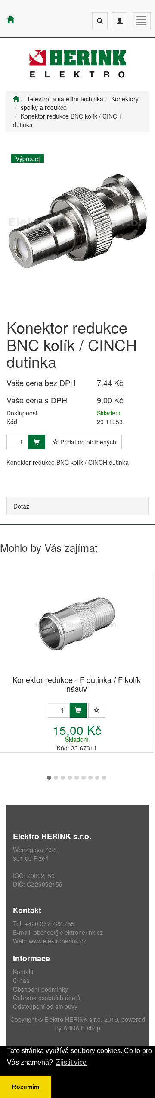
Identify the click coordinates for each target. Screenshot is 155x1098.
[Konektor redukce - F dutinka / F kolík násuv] (77, 624)
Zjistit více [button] (71, 1062)
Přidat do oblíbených (87, 442)
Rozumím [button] (25, 1086)
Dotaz (21, 506)
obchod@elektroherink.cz (68, 932)
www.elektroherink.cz (57, 941)
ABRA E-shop (81, 1028)
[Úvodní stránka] (16, 98)
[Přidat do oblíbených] (96, 710)
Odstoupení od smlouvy (45, 1006)
